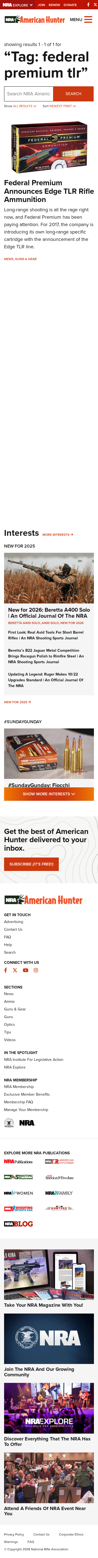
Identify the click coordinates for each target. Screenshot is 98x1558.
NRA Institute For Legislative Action (33, 1060)
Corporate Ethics (71, 1534)
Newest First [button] (61, 106)
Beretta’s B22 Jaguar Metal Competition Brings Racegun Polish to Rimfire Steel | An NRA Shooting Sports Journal (46, 656)
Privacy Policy (14, 1534)
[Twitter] (95, 5)
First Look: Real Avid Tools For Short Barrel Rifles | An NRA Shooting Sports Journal (46, 635)
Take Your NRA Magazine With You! (43, 1305)
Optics (9, 1024)
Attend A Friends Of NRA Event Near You (45, 1511)
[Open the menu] (88, 19)
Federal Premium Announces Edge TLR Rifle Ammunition (49, 191)
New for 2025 (15, 702)
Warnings (11, 1541)
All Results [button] (23, 106)
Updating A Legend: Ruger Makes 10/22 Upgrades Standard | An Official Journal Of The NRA (45, 680)
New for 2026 (72, 622)
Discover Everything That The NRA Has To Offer (47, 1441)
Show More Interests (58, 794)
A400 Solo (50, 622)
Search (73, 94)
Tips (7, 1032)
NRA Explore (15, 1067)
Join (41, 4)
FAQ (7, 937)
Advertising (13, 922)
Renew (54, 4)
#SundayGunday (23, 722)
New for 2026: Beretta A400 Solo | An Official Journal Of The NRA (49, 613)
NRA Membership (19, 1087)
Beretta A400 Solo (24, 622)
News (8, 259)
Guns (8, 1017)
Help (8, 945)
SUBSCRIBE (31, 864)
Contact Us (13, 929)
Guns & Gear (26, 259)
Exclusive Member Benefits (27, 1094)
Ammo (9, 1001)
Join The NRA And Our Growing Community (39, 1372)
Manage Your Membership (26, 1110)
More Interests (55, 534)
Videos (10, 1040)
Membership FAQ (18, 1102)
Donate (70, 4)
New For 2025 (19, 546)
